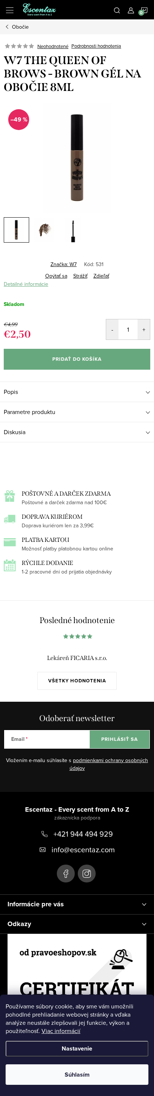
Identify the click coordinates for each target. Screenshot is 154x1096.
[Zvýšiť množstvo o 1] (144, 329)
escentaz (66, 873)
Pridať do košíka (77, 359)
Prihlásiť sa (119, 739)
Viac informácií (60, 1031)
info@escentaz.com (83, 849)
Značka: (63, 264)
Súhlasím (77, 1074)
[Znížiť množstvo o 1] (112, 329)
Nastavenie (77, 1048)
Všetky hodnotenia (77, 680)
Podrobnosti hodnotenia (96, 46)
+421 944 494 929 (83, 833)
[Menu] (9, 9)
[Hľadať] (117, 9)
